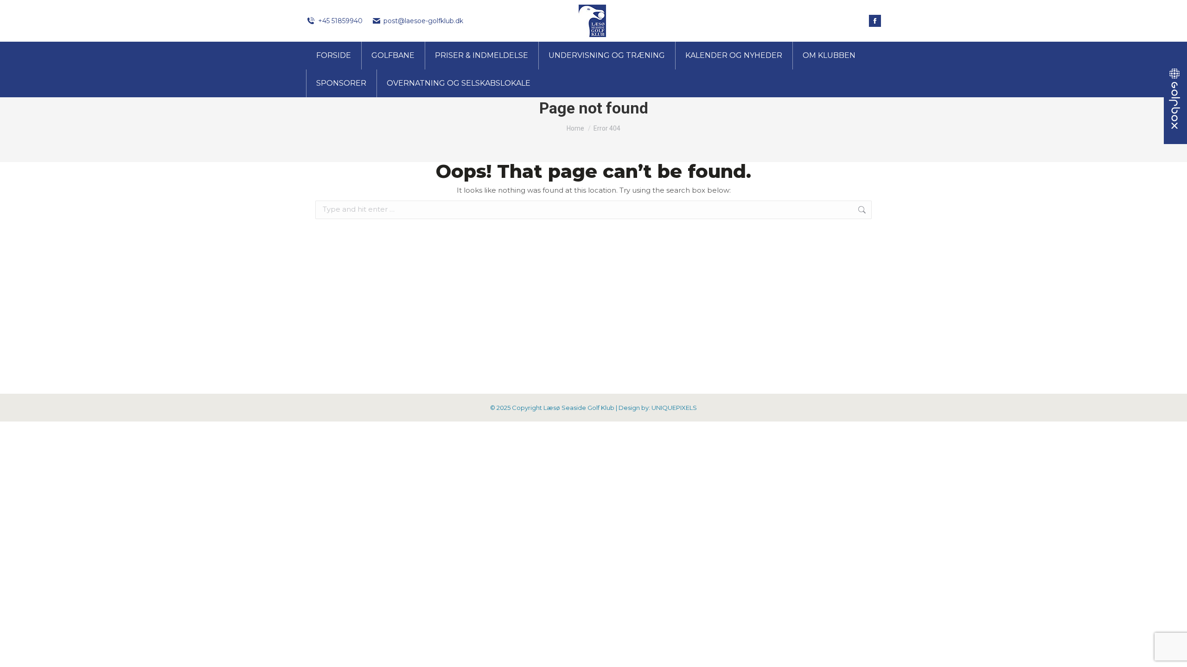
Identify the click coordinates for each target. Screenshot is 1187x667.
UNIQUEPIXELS (674, 407)
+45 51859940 (340, 21)
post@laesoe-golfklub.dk (423, 21)
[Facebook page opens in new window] (875, 21)
